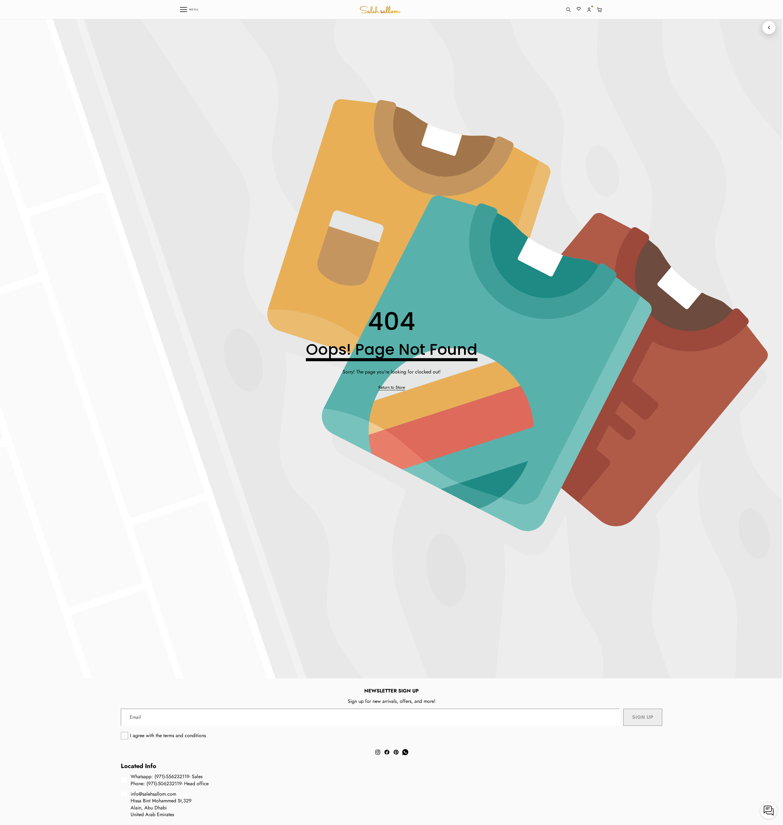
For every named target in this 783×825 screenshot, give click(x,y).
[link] (391, 387)
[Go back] (769, 27)
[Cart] (599, 9)
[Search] (568, 9)
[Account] (589, 9)
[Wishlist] (578, 9)
